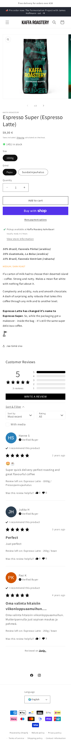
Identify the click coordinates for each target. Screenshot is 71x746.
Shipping (20, 137)
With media (18, 424)
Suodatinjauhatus (33, 172)
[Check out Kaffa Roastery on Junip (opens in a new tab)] (42, 650)
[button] (7, 22)
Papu (10, 172)
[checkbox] (20, 424)
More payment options (35, 219)
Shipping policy (35, 738)
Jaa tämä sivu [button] (14, 346)
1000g (10, 158)
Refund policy (38, 732)
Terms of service (16, 738)
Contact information (56, 738)
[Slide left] (27, 106)
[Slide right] (44, 106)
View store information (20, 238)
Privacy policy (55, 732)
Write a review (35, 396)
